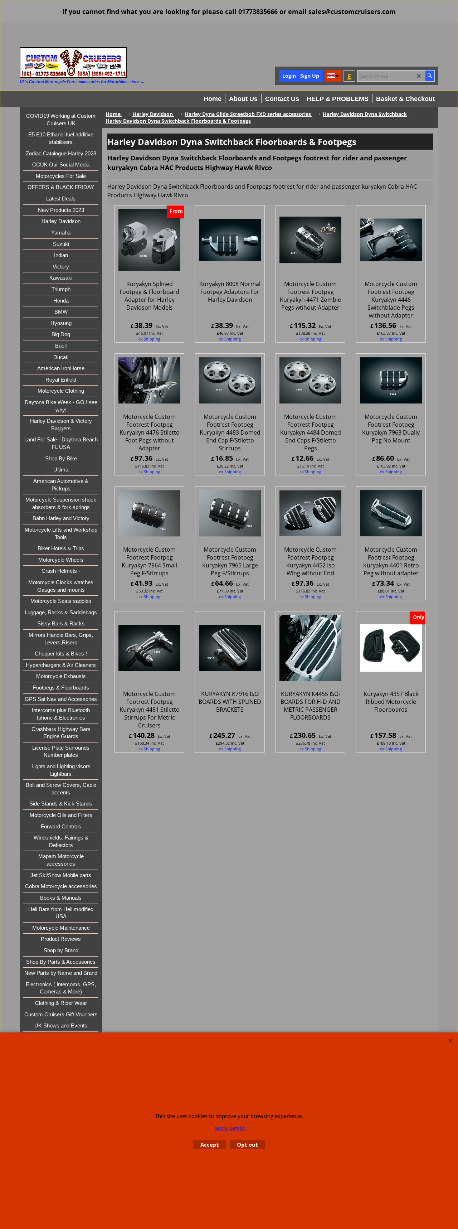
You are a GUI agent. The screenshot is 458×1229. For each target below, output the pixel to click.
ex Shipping (149, 339)
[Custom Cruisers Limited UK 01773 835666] (73, 62)
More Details (230, 1128)
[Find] (429, 76)
